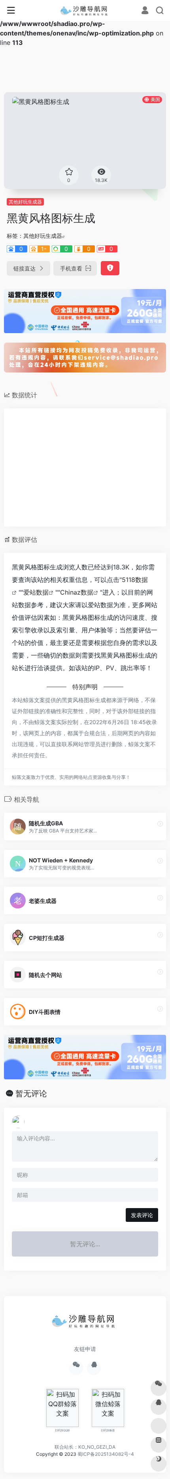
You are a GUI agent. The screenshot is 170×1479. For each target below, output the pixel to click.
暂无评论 (31, 1093)
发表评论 (142, 1215)
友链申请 (85, 1349)
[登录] (145, 11)
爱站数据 (36, 592)
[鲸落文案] (85, 11)
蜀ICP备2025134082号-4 (105, 1454)
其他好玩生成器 (25, 202)
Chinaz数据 (76, 592)
